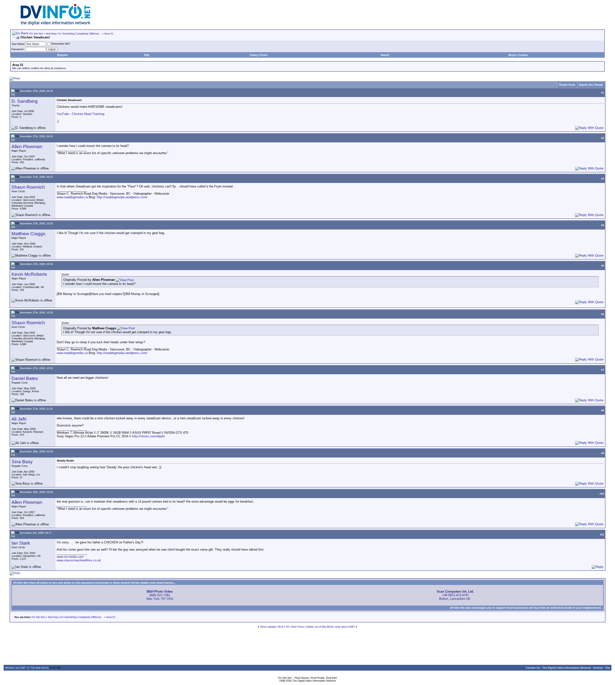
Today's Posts (258, 55)
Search (385, 55)
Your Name (18, 43)
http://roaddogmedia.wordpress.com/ (122, 197)
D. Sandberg (25, 101)
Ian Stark (21, 543)
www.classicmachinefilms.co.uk (79, 560)
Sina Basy (22, 461)
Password (17, 49)
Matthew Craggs (28, 233)
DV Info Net (36, 33)
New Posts (297, 626)
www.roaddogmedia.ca (72, 197)
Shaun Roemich (28, 187)
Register (62, 55)
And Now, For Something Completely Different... (73, 33)
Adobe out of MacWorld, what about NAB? (330, 626)
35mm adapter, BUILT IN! (274, 626)
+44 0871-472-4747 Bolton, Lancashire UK (455, 595)
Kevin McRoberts (29, 274)
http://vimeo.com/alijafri (148, 436)
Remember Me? (60, 43)
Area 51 (108, 33)
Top (607, 667)
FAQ (146, 55)
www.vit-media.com (70, 557)
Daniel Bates (25, 378)
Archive (598, 667)
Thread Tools (567, 84)
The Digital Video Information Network (566, 667)
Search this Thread (591, 84)
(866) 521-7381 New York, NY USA (159, 595)
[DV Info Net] (55, 24)
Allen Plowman (27, 146)
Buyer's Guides (518, 55)
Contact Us (533, 667)
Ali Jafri (19, 418)
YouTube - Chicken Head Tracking (80, 114)
